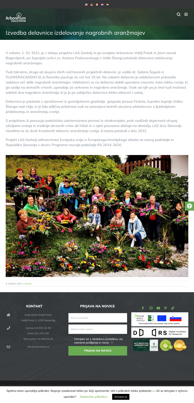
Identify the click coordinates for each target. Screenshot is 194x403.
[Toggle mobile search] (179, 14)
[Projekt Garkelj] (159, 315)
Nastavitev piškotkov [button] (93, 396)
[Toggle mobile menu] (186, 14)
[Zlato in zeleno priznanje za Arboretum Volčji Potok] (173, 342)
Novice (28, 283)
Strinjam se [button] (120, 396)
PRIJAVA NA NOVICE (98, 350)
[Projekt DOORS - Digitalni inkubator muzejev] (159, 329)
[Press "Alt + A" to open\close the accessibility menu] (189, 206)
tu (153, 391)
